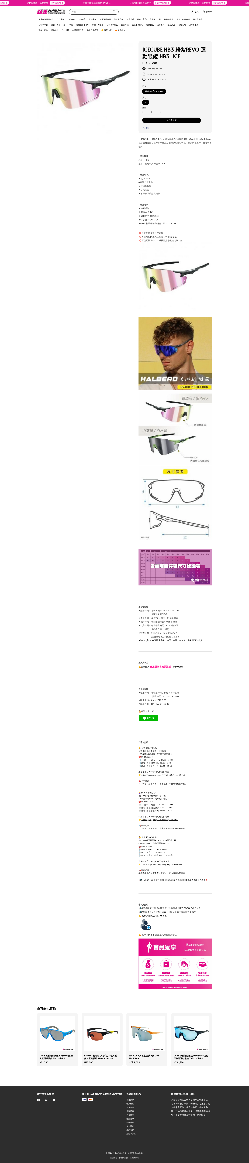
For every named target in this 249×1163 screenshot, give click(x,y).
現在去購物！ (33, 2)
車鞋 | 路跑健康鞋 (166, 19)
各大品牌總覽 (92, 30)
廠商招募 (130, 1111)
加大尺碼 (130, 19)
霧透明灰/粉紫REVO (154, 91)
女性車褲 (92, 19)
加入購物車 (171, 120)
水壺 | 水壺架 (98, 24)
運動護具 (160, 24)
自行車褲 (60, 19)
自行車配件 (193, 24)
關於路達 (113, 1158)
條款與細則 (123, 1158)
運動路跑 (54, 30)
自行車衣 (71, 19)
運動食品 (150, 24)
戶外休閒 (65, 30)
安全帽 (152, 19)
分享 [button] (148, 128)
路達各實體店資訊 (46, 19)
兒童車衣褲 (118, 19)
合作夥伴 (130, 1122)
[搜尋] (114, 11)
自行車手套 (43, 24)
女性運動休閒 (105, 19)
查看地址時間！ (138, 2)
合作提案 (130, 1115)
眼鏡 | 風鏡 (197, 19)
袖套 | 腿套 (55, 24)
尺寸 (144, 97)
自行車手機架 (112, 24)
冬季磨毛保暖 (78, 30)
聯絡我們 (130, 1130)
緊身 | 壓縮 (43, 30)
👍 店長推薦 (106, 30)
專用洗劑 (182, 24)
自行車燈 (125, 24)
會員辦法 (130, 1103)
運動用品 (171, 24)
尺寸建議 (130, 1107)
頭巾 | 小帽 (68, 24)
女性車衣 (82, 19)
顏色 (144, 86)
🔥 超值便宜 (120, 30)
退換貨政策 (134, 1158)
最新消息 (130, 1100)
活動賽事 (130, 1118)
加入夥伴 (130, 1126)
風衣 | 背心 (142, 19)
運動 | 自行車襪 (183, 19)
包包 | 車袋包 (137, 24)
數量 (144, 108)
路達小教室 (131, 1133)
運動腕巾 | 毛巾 (82, 24)
